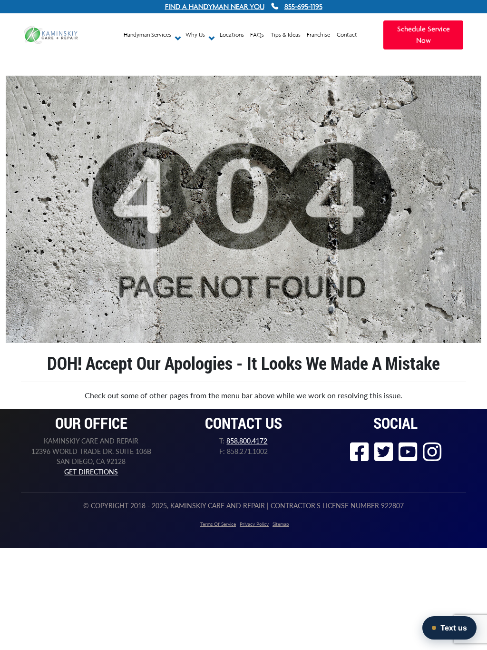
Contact (347, 35)
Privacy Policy (254, 524)
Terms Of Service (218, 524)
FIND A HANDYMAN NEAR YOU (214, 6)
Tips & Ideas (286, 35)
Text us (453, 627)
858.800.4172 (246, 441)
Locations (232, 35)
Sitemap (281, 524)
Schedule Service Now (423, 35)
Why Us (195, 35)
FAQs (257, 35)
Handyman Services (148, 35)
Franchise (318, 35)
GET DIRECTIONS (91, 472)
